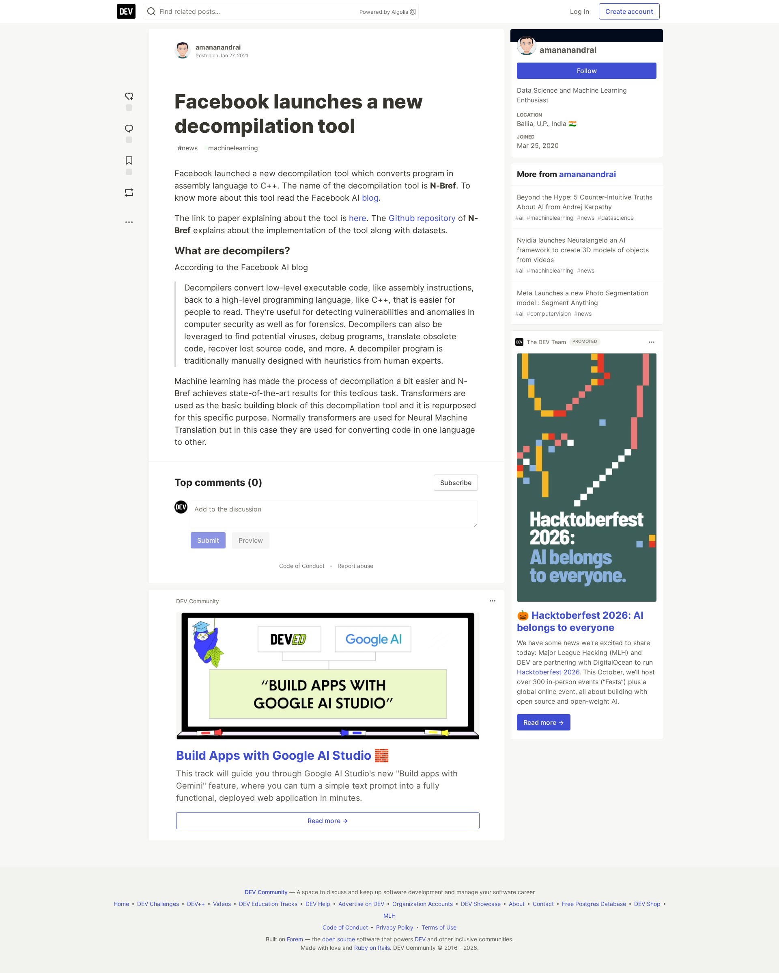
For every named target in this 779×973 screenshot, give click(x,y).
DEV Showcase (481, 903)
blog (370, 198)
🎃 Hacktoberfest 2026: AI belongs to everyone (580, 622)
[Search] (151, 11)
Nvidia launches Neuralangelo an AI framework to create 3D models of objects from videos (582, 255)
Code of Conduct (302, 565)
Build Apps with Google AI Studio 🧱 (282, 755)
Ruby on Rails (372, 947)
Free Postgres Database (594, 903)
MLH (389, 915)
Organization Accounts (422, 903)
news (188, 148)
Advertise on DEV (361, 903)
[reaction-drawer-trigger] (129, 100)
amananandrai (218, 47)
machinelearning (231, 148)
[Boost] (129, 192)
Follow (587, 71)
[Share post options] (129, 222)
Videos (222, 903)
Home (121, 903)
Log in (579, 11)
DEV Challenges (158, 903)
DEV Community (266, 891)
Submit (208, 540)
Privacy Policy (394, 927)
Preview (251, 540)
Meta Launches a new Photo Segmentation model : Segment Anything (581, 303)
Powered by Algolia (384, 12)
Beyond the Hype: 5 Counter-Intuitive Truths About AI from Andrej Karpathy (583, 207)
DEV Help (318, 903)
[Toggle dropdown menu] (492, 600)
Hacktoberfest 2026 (548, 672)
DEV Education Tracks (268, 903)
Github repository (422, 218)
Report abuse (355, 565)
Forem (295, 939)
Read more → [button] (328, 821)
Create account (629, 11)
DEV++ (196, 903)
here (357, 218)
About (517, 903)
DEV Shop (647, 903)
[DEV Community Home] (126, 11)
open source (338, 939)
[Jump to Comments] (129, 132)
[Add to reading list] (129, 165)
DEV (420, 939)
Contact (543, 903)
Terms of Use (439, 927)
